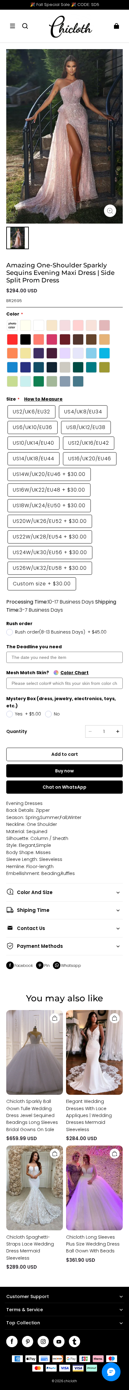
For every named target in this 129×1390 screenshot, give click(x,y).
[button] (12, 26)
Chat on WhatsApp (64, 787)
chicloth (70, 1381)
